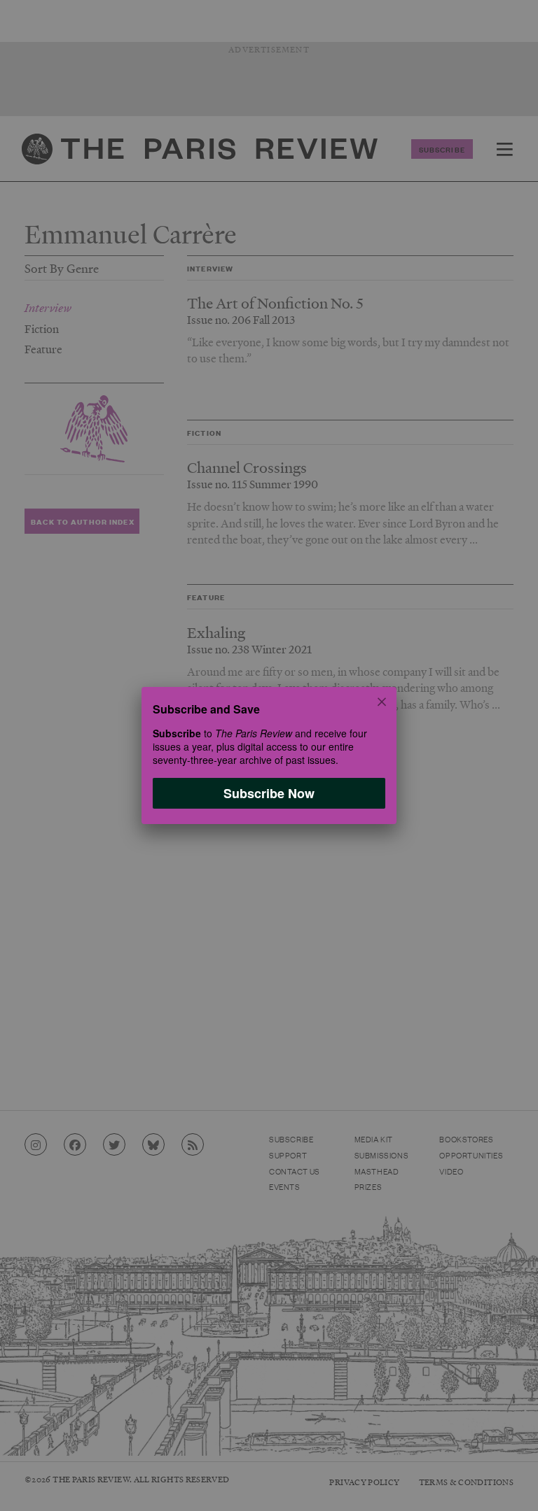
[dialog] (269, 755)
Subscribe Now (269, 793)
